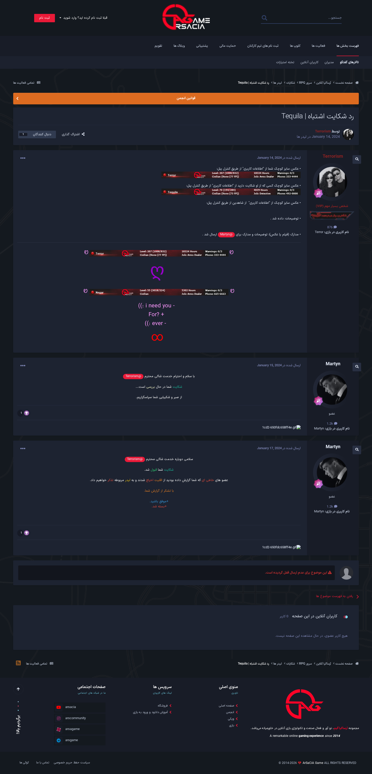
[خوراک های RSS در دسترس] (18, 663)
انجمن (230, 712)
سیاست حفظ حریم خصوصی (72, 762)
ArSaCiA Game (313, 763)
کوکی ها (24, 762)
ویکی (231, 719)
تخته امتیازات (285, 62)
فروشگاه (163, 705)
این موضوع (281, 18)
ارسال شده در (279, 158)
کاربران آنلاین (309, 62)
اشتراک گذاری (72, 134)
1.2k (330, 423)
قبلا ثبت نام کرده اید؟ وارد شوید (84, 17)
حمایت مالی (227, 46)
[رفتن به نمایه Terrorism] (348, 134)
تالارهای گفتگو (349, 62)
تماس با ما (42, 762)
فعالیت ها (318, 46)
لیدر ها (301, 137)
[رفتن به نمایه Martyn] (332, 389)
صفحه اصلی (226, 705)
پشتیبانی (202, 46)
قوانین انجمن (186, 98)
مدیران (329, 62)
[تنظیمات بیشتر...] (22, 158)
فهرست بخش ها (348, 46)
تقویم (158, 46)
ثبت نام (44, 17)
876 (330, 227)
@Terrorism (133, 376)
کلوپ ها (295, 46)
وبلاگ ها (179, 46)
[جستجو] (264, 18)
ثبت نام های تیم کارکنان (263, 46)
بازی (231, 725)
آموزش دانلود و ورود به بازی (150, 712)
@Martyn (226, 234)
